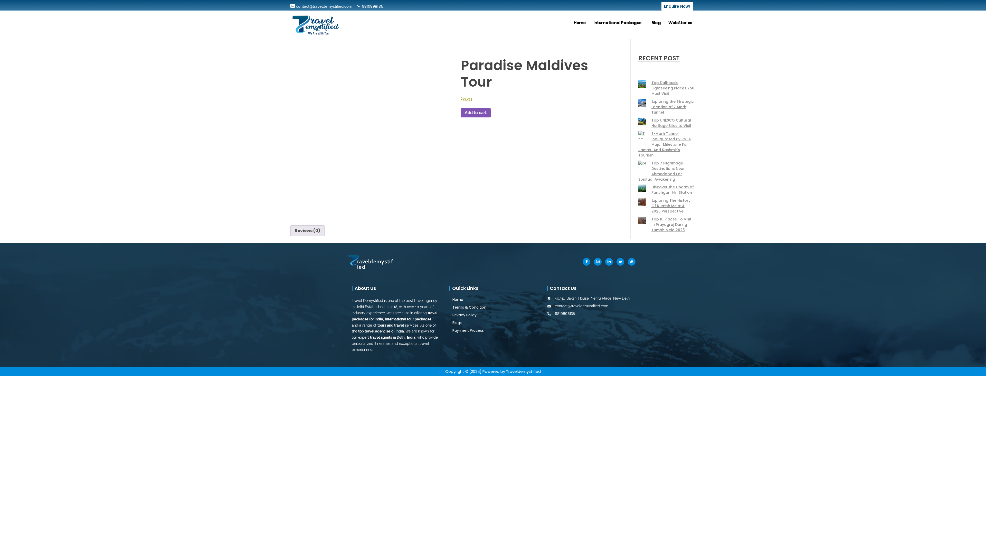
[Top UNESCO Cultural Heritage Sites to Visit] (642, 121)
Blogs (457, 322)
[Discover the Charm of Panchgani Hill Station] (642, 188)
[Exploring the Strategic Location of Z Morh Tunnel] (642, 103)
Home (580, 23)
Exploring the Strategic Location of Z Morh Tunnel (672, 107)
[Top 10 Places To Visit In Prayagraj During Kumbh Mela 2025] (642, 220)
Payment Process (468, 330)
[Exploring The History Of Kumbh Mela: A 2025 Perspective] (642, 202)
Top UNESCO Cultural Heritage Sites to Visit (671, 123)
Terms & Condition (469, 307)
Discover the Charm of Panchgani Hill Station (672, 189)
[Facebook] (586, 262)
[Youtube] (632, 262)
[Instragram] (598, 262)
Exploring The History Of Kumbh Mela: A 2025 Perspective (670, 206)
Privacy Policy (464, 315)
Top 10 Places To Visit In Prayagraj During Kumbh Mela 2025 (671, 225)
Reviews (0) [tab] (307, 231)
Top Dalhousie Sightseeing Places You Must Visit (672, 88)
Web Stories (680, 23)
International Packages (617, 23)
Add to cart (476, 112)
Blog (656, 23)
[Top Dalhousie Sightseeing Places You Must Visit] (642, 84)
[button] (619, 23)
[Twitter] (620, 262)
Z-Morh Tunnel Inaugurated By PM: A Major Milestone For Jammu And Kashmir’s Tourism (664, 144)
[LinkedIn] (609, 262)
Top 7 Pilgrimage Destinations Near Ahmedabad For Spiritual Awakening (661, 171)
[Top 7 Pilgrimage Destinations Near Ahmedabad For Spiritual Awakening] (642, 164)
